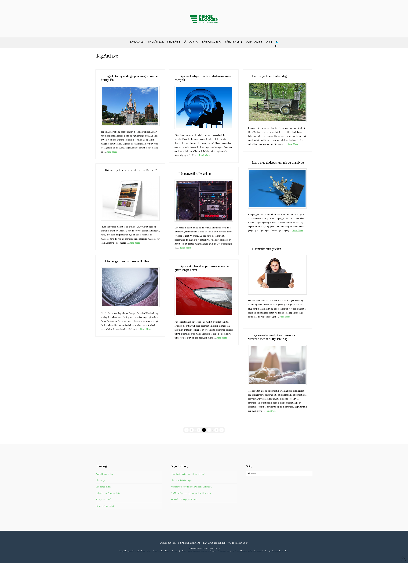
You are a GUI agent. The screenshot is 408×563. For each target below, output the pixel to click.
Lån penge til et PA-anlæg (194, 174)
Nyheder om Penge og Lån (108, 493)
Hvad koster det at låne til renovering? (188, 474)
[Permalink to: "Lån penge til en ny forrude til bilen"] (130, 287)
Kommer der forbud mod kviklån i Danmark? (191, 487)
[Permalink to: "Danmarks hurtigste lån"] (277, 274)
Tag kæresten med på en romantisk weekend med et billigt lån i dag (271, 337)
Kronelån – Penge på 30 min (184, 499)
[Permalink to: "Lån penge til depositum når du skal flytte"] (277, 188)
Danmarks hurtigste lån (266, 249)
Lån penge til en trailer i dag (269, 76)
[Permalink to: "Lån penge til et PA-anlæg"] (204, 200)
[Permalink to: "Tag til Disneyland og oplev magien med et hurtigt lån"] (130, 105)
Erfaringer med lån (189, 543)
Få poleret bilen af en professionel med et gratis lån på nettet (202, 268)
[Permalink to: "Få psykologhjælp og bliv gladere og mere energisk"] (204, 107)
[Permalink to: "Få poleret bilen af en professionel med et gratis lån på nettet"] (204, 295)
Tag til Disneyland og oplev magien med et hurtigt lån (129, 78)
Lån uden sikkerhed (214, 543)
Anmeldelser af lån (104, 474)
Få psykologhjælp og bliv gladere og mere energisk (203, 78)
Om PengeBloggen (238, 543)
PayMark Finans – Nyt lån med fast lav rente (191, 493)
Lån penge (100, 480)
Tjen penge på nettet (105, 506)
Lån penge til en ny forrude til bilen (127, 261)
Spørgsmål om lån (104, 499)
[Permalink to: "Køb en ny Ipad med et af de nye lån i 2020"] (130, 198)
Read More (111, 152)
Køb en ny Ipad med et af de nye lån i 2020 (131, 170)
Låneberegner (168, 543)
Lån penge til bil (103, 487)
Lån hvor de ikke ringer (181, 480)
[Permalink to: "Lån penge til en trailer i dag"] (277, 102)
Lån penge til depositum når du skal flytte (278, 162)
